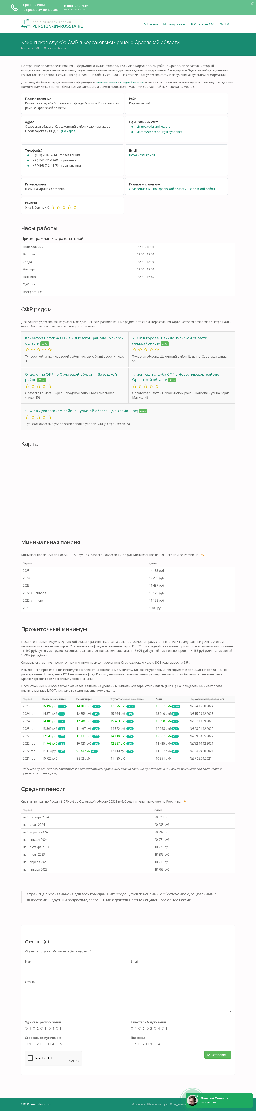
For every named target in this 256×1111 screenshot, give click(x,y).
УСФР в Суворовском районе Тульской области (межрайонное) (82, 410)
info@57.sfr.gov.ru (142, 155)
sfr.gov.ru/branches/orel (154, 126)
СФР (37, 48)
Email (134, 961)
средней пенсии (132, 82)
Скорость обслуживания (43, 1038)
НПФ (226, 24)
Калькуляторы (175, 24)
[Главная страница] (52, 24)
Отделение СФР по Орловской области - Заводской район (172, 189)
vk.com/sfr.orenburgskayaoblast (159, 132)
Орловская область (55, 48)
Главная (152, 24)
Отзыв (30, 982)
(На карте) (68, 131)
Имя (28, 961)
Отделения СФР (203, 24)
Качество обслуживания (148, 1022)
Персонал (138, 1038)
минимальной (106, 82)
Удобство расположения (43, 1022)
